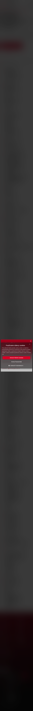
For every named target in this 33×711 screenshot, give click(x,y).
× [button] (29, 344)
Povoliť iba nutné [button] (16, 362)
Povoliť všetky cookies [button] (16, 357)
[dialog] (16, 355)
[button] (16, 366)
